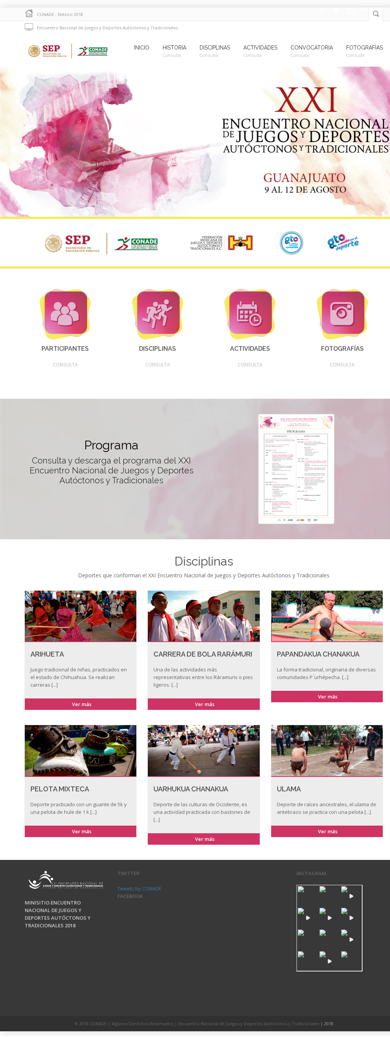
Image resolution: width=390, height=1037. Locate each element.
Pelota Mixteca (59, 789)
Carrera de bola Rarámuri (202, 654)
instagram (345, 14)
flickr (361, 14)
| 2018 (326, 1023)
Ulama (289, 789)
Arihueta (47, 654)
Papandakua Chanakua (318, 654)
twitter (330, 14)
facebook (315, 14)
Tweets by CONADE (139, 888)
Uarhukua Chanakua (190, 789)
